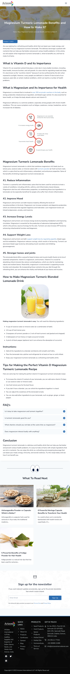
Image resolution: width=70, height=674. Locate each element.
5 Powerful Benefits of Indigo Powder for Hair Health (14, 554)
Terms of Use (37, 603)
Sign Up (55, 598)
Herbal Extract (39, 637)
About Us (23, 632)
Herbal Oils (37, 640)
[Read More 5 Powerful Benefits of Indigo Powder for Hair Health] (17, 539)
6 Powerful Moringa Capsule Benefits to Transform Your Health (52, 511)
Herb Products (39, 629)
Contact (23, 640)
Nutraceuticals (39, 643)
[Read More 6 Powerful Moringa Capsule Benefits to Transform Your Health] (53, 496)
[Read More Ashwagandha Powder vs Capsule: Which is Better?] (17, 496)
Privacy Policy (47, 603)
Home (15, 32)
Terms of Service (37, 647)
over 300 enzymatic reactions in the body (46, 92)
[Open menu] (66, 3)
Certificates (24, 638)
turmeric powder (44, 169)
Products (23, 635)
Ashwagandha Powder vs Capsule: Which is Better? (16, 511)
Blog (19, 32)
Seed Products (39, 626)
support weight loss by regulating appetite (42, 239)
